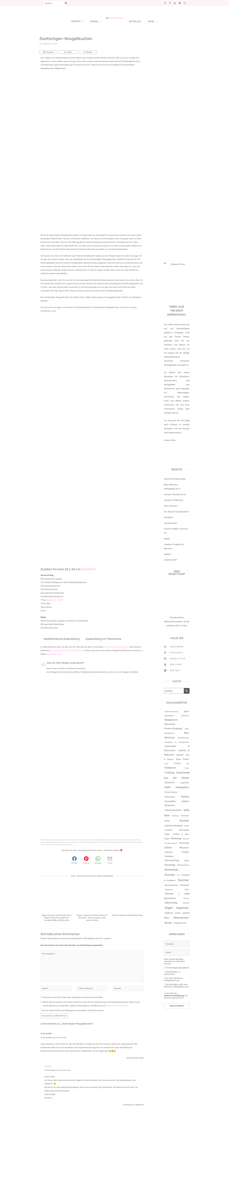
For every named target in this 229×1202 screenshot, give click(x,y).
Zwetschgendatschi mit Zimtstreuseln (67, 650)
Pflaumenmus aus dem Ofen (116, 647)
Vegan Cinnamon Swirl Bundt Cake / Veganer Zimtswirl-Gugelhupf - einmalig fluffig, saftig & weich (57, 917)
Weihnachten (181, 917)
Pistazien (169, 852)
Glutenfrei (169, 782)
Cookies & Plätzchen (173, 500)
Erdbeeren (170, 767)
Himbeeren (170, 805)
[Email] (180, 3)
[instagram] (165, 3)
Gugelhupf (184, 783)
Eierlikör (177, 763)
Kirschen (185, 815)
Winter (168, 922)
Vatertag (186, 903)
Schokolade (171, 869)
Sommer (183, 880)
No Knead (184, 843)
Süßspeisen (169, 889)
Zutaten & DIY (170, 560)
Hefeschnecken (171, 792)
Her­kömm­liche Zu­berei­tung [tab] (61, 639)
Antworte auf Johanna (133, 1105)
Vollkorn (169, 913)
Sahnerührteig (172, 860)
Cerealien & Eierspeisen (177, 742)
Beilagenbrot (171, 720)
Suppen (167, 554)
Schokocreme (183, 865)
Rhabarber (169, 856)
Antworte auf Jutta (135, 1058)
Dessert (180, 755)
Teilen (69, 52)
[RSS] (175, 3)
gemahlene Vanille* (54, 600)
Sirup (178, 875)
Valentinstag (171, 902)
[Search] (66, 3)
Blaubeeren (169, 733)
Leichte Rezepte (174, 825)
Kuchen (184, 820)
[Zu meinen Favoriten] (185, 3)
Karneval (175, 816)
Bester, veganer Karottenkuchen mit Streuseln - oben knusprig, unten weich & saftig (92, 917)
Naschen (186, 839)
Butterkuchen (183, 738)
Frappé (187, 768)
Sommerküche (171, 885)
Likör (186, 825)
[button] (82, 21)
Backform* (88, 569)
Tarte (187, 889)
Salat (186, 860)
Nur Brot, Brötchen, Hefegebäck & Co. (173, 979)
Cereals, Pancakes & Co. (175, 494)
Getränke (168, 517)
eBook (166, 763)
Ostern (168, 847)
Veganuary (182, 907)
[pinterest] (170, 3)
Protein (185, 852)
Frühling (169, 772)
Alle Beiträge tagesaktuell (177, 968)
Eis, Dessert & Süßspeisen (176, 511)
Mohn (167, 834)
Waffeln (178, 913)
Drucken (50, 52)
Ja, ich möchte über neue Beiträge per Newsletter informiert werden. (73, 1010)
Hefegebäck (182, 787)
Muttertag (176, 838)
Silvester (170, 874)
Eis (188, 764)
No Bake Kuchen (171, 843)
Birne (187, 729)
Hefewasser (170, 797)
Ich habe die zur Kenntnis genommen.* (175, 995)
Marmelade (184, 830)
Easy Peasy (182, 759)
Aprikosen (169, 715)
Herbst (185, 796)
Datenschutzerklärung (116, 1006)
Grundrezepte (170, 523)
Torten (186, 898)
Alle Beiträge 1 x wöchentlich (172, 973)
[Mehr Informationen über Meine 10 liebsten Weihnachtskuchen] (127, 896)
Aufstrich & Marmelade (174, 479)
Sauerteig (170, 864)
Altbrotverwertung (171, 711)
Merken (89, 52)
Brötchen (170, 737)
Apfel (186, 711)
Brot (186, 732)
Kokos (167, 821)
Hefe (168, 787)
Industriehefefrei (173, 810)
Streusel (184, 885)
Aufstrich (185, 716)
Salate (167, 538)
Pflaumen (184, 847)
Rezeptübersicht (54, 654)
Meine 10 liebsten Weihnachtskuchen (127, 915)
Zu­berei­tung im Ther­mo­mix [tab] (103, 639)
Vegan (169, 907)
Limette (168, 830)
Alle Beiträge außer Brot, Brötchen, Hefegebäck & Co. (176, 985)
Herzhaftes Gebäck (177, 801)
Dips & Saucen (171, 506)
